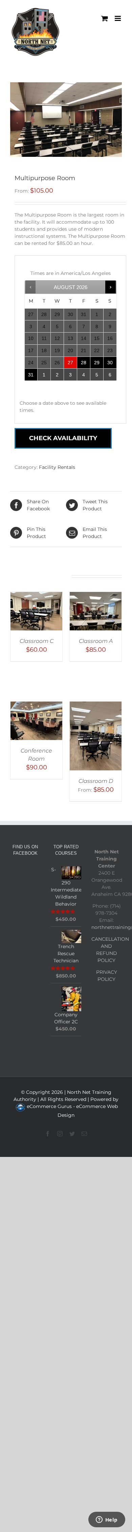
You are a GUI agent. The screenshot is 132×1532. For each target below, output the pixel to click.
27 (70, 362)
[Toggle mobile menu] (118, 18)
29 (97, 362)
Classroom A (96, 641)
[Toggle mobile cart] (104, 18)
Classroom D (96, 781)
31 (31, 374)
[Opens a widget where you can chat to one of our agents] (106, 1520)
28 (83, 362)
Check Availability (63, 438)
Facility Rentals (57, 467)
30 (110, 362)
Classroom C (36, 641)
